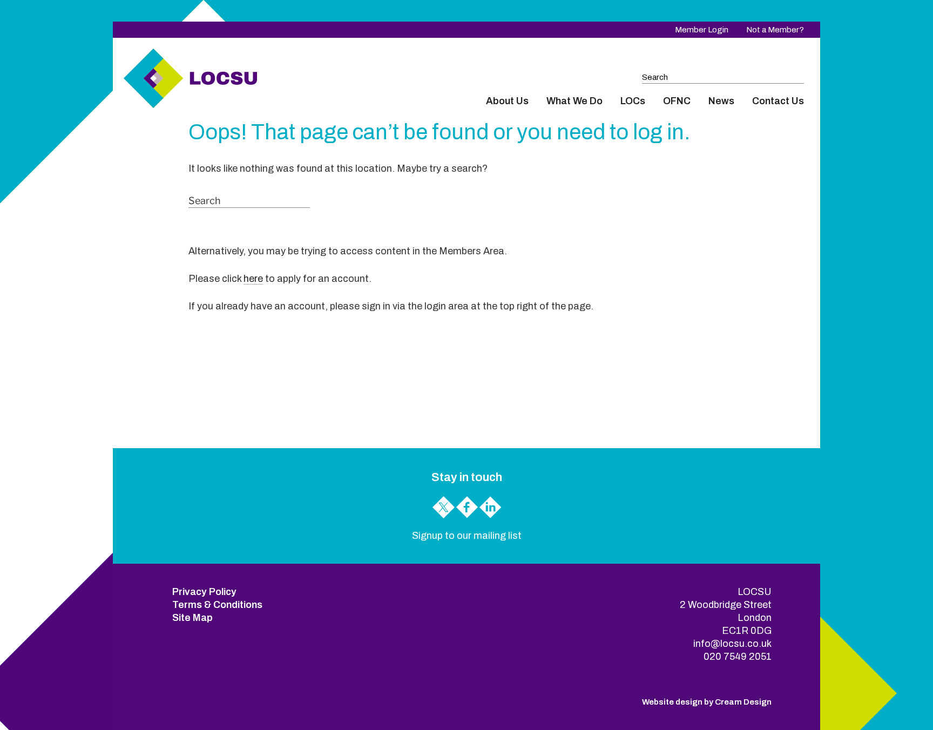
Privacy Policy (204, 591)
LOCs (632, 101)
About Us (507, 101)
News (721, 101)
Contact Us (778, 101)
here (253, 278)
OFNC (677, 101)
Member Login (701, 29)
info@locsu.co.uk (732, 643)
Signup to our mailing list (467, 535)
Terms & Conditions (217, 604)
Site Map (192, 617)
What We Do (574, 101)
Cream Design (743, 702)
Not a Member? (775, 29)
